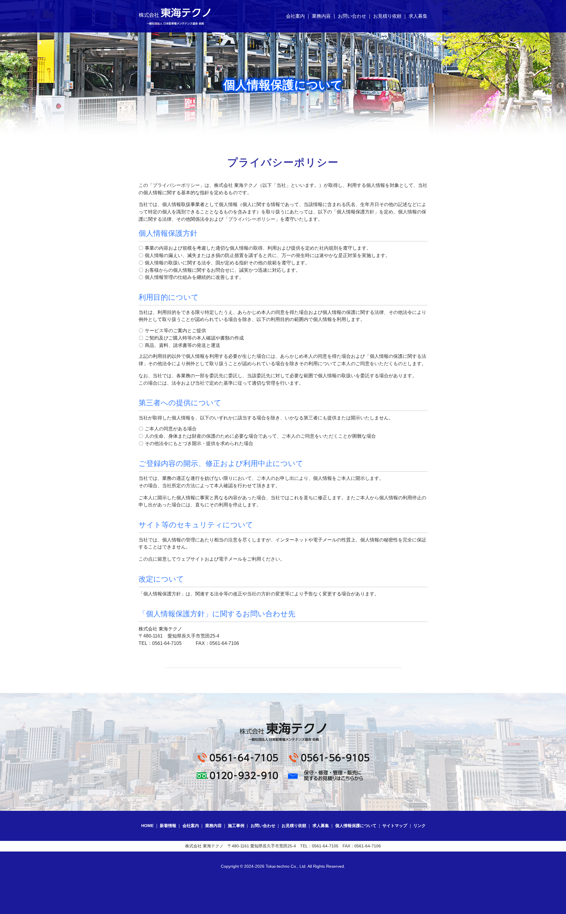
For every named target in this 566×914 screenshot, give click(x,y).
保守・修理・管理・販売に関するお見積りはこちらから (328, 775)
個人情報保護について (355, 825)
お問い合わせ (352, 16)
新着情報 (168, 825)
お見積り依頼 (387, 16)
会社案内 (295, 16)
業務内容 (321, 16)
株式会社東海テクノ (175, 16)
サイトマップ (394, 825)
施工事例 (236, 825)
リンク (419, 825)
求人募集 (418, 16)
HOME (147, 825)
